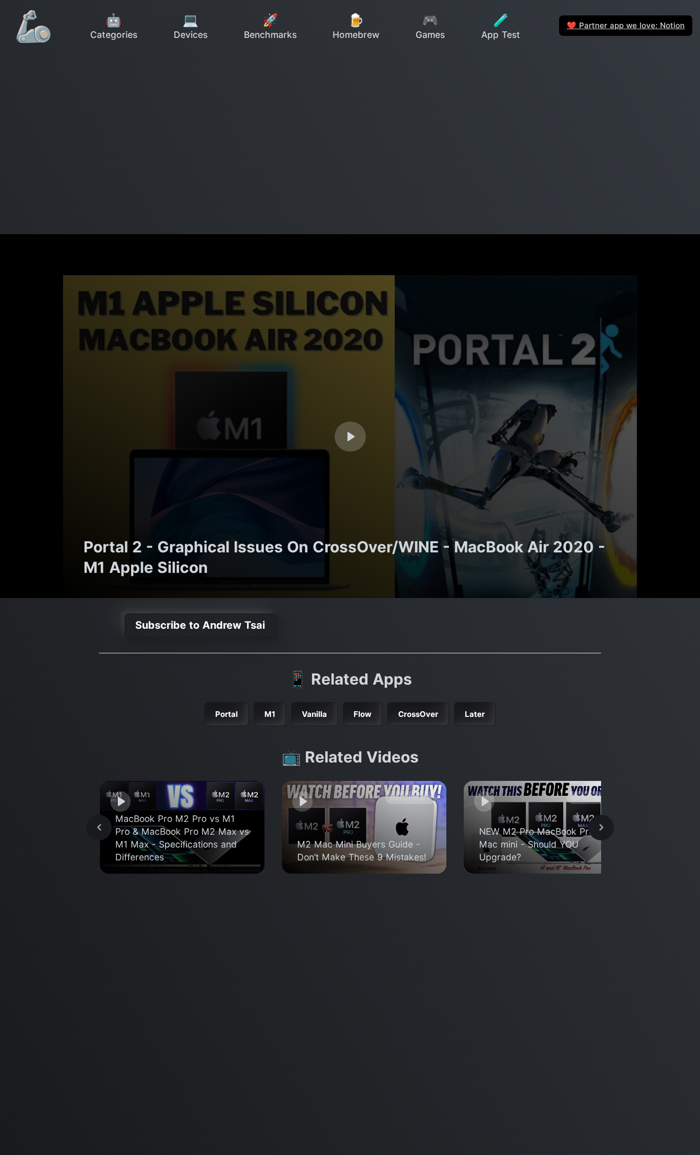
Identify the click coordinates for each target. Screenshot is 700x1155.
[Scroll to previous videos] (99, 827)
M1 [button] (269, 714)
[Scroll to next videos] (601, 827)
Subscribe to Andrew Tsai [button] (200, 625)
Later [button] (475, 714)
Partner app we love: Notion (626, 25)
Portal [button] (226, 714)
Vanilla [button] (314, 714)
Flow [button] (363, 714)
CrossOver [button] (418, 714)
